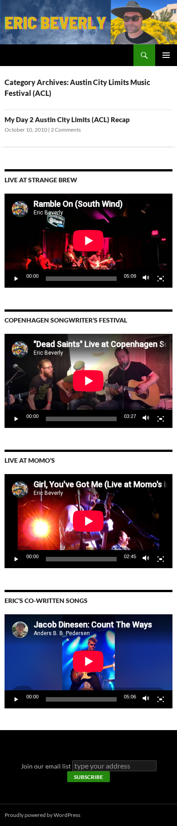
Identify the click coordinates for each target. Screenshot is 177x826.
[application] (88, 241)
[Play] (16, 278)
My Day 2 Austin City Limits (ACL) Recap (67, 119)
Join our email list (46, 766)
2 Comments (66, 129)
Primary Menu (166, 55)
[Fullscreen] (160, 278)
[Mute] (146, 278)
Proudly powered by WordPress (42, 815)
